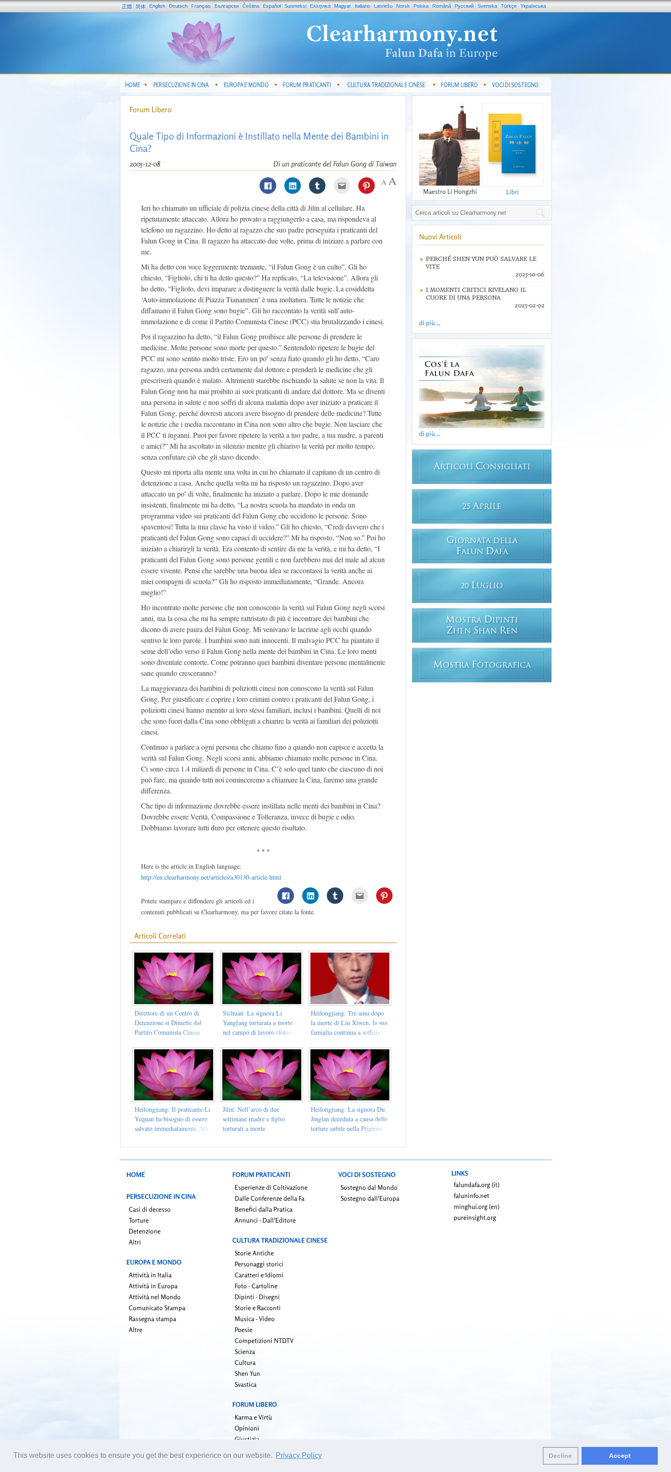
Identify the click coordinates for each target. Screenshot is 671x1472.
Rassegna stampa (152, 1318)
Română (441, 6)
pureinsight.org (475, 1217)
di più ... (429, 323)
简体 (141, 6)
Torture (139, 1220)
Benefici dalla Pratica (264, 1209)
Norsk (403, 6)
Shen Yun (247, 1373)
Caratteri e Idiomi (259, 1275)
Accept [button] (620, 1455)
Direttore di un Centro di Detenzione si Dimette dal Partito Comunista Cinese (168, 1023)
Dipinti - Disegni (257, 1297)
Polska (421, 6)
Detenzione (145, 1231)
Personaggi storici (259, 1264)
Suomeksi (295, 6)
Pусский (464, 6)
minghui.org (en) (476, 1206)
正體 (127, 6)
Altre (135, 1329)
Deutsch (178, 6)
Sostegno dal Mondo (369, 1187)
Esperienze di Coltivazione (271, 1187)
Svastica (246, 1384)
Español (272, 6)
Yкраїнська (533, 6)
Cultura (245, 1362)
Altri (135, 1242)
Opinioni (247, 1428)
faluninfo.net (471, 1195)
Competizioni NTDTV (264, 1340)
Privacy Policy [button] (299, 1455)
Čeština (250, 6)
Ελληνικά (320, 6)
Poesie (243, 1329)
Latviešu (383, 6)
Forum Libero (151, 109)
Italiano (362, 6)
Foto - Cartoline (256, 1286)
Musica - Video (255, 1318)
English (157, 6)
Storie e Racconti (258, 1307)
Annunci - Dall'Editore (265, 1220)
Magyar (342, 6)
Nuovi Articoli (440, 236)
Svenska (487, 6)
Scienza (245, 1351)
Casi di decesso (150, 1209)
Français (201, 6)
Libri (512, 192)
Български (227, 6)
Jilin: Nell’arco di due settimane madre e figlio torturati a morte (254, 1119)
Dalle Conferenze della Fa (269, 1198)
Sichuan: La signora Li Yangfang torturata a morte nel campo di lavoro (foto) (258, 1023)
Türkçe (509, 6)
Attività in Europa (153, 1286)
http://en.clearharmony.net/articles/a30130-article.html (211, 877)
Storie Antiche (254, 1253)
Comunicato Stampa (157, 1307)
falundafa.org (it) (476, 1184)
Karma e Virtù (253, 1417)
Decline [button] (560, 1455)
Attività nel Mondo (155, 1297)
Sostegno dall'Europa (370, 1198)
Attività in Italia (150, 1275)
